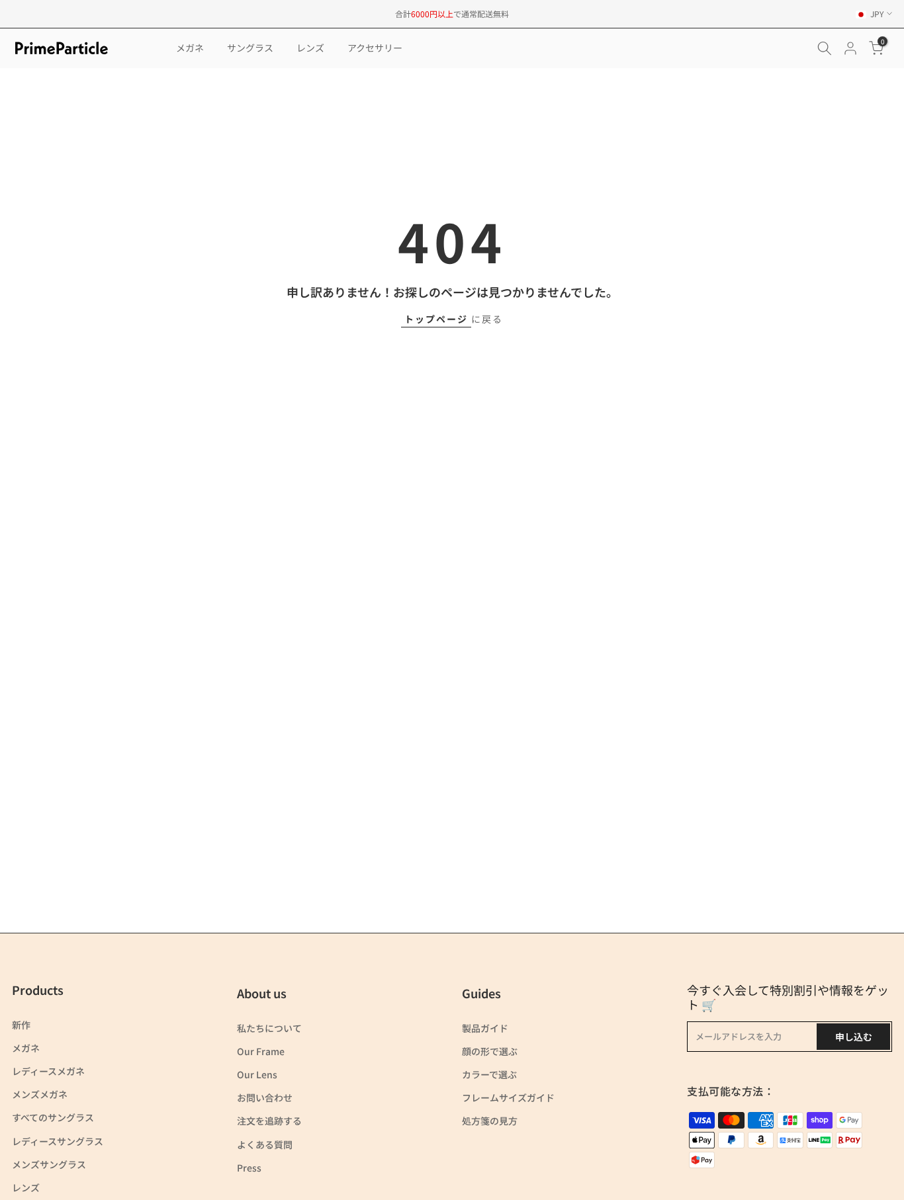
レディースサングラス (57, 1141)
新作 (21, 1024)
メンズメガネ (40, 1094)
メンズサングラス (49, 1164)
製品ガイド (485, 1028)
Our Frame (261, 1051)
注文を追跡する (269, 1120)
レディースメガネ (48, 1071)
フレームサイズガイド (508, 1097)
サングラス (250, 47)
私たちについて (269, 1028)
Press (249, 1167)
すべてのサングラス (53, 1117)
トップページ (436, 318)
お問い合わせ (265, 1097)
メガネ (190, 47)
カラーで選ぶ (489, 1074)
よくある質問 (265, 1144)
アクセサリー (374, 47)
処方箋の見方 (490, 1120)
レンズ (310, 47)
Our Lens (257, 1074)
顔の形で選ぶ (490, 1051)
